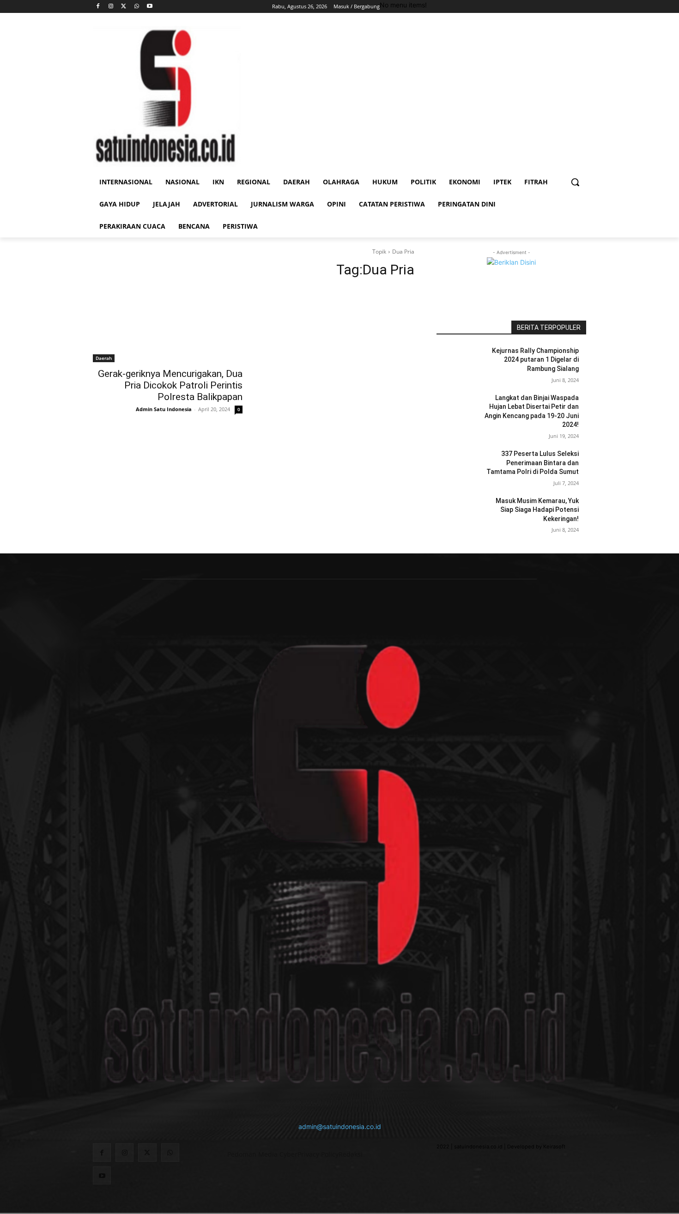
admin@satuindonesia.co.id (339, 1126)
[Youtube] (149, 6)
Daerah (104, 358)
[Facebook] (98, 6)
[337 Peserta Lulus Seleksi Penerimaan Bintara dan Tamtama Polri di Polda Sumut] (458, 465)
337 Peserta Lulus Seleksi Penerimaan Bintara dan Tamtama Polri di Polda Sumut (532, 462)
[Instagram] (111, 6)
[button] (575, 182)
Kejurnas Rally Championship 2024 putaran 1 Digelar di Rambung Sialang (535, 359)
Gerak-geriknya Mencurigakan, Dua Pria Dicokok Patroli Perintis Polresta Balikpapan (170, 385)
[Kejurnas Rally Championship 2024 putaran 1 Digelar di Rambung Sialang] (458, 362)
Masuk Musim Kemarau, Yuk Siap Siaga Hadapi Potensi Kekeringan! (537, 509)
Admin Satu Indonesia (164, 409)
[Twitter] (124, 6)
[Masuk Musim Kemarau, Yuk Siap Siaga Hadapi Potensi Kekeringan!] (458, 512)
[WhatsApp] (136, 6)
